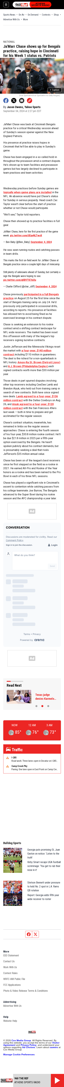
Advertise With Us (11, 19)
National (9, 42)
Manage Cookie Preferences (19, 1054)
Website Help (10, 1020)
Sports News (9, 14)
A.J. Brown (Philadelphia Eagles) (28, 366)
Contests (46, 14)
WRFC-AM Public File (14, 979)
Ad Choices (28, 1047)
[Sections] (6, 4)
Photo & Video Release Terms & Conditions (25, 990)
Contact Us (9, 961)
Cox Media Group (21, 1040)
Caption (54, 90)
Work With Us (10, 967)
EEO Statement (11, 955)
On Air (21, 14)
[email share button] (21, 100)
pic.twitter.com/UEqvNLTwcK (26, 235)
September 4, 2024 (41, 242)
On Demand (33, 14)
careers (54, 1047)
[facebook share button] (6, 100)
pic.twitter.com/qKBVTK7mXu (19, 280)
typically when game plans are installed (27, 192)
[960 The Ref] (32, 4)
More (25, 19)
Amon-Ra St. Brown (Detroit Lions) (39, 362)
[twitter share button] (13, 100)
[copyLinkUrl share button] (29, 100)
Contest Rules (10, 973)
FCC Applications (12, 984)
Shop (56, 14)
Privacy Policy (28, 1045)
